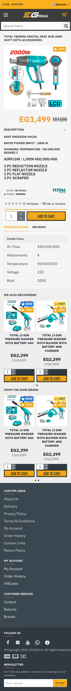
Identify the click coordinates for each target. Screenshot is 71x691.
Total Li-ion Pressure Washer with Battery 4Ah (19, 339)
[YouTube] (28, 642)
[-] (21, 218)
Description (14, 129)
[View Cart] (65, 15)
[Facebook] (8, 642)
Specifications (16, 227)
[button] (46, 216)
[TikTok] (47, 642)
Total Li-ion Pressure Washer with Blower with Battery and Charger (52, 343)
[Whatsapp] (37, 642)
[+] (21, 214)
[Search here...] (66, 26)
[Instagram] (18, 642)
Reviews (39, 227)
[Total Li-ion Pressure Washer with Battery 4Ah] (19, 316)
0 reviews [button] (31, 203)
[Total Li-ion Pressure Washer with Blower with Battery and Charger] (51, 316)
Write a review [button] (53, 203)
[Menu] (6, 15)
